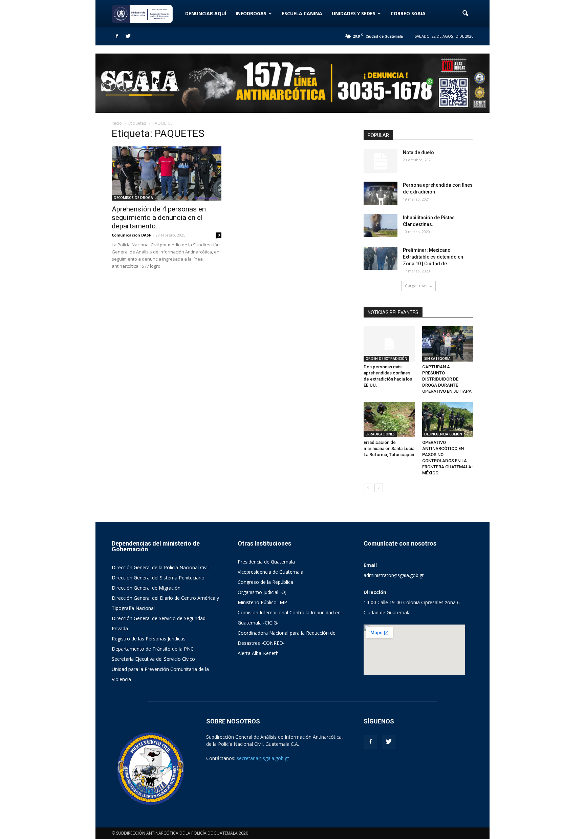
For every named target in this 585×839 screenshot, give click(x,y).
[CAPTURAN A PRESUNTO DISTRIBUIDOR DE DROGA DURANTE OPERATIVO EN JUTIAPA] (448, 344)
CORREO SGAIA (408, 13)
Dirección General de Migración (146, 588)
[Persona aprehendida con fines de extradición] (380, 193)
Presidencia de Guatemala (266, 561)
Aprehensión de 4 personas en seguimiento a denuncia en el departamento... (159, 217)
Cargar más (416, 286)
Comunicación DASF (131, 235)
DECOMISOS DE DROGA (133, 197)
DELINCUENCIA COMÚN (443, 434)
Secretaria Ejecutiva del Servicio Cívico (153, 659)
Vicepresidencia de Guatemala (270, 572)
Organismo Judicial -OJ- (263, 592)
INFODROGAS (251, 13)
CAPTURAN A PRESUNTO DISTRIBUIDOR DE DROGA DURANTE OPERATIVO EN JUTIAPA (447, 379)
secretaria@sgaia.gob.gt (263, 758)
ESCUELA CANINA (302, 13)
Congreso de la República (265, 582)
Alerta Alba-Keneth (258, 653)
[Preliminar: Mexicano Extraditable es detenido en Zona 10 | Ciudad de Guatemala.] (380, 258)
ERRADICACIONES (380, 434)
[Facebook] (117, 36)
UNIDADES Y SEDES (353, 13)
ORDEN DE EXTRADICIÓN (386, 358)
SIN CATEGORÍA (437, 358)
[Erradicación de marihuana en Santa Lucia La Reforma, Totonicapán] (389, 419)
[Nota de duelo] (380, 161)
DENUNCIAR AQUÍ (205, 13)
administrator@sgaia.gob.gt (394, 575)
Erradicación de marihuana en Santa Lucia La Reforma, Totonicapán (389, 448)
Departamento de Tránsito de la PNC (153, 649)
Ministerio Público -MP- (263, 602)
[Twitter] (128, 36)
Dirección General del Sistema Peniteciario (158, 577)
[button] (465, 13)
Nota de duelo (418, 152)
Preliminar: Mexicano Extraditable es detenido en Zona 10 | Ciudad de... (433, 256)
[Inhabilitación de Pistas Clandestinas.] (380, 226)
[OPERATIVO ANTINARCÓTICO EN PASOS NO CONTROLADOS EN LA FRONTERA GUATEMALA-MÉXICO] (448, 419)
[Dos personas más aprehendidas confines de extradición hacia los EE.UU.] (389, 344)
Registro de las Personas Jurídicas (149, 638)
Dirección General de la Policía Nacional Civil (160, 567)
